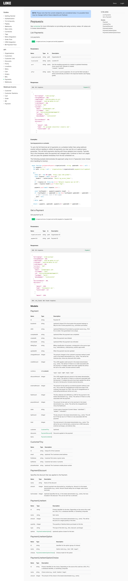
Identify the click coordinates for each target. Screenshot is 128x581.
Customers (8, 56)
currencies (36, 26)
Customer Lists (10, 58)
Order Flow (8, 39)
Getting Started (10, 16)
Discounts (8, 61)
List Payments (37, 33)
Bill (6, 101)
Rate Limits (8, 29)
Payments (8, 79)
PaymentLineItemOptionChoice (45, 552)
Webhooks (8, 26)
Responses (34, 82)
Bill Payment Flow (11, 45)
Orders (7, 74)
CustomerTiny (45, 429)
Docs (115, 3)
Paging (7, 24)
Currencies (8, 31)
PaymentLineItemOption (43, 531)
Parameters (35, 49)
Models (34, 306)
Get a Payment (37, 210)
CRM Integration (10, 42)
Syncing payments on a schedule (40, 143)
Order (7, 98)
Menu (6, 69)
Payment (8, 104)
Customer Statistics (11, 93)
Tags (6, 34)
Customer (8, 90)
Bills (6, 77)
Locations (8, 66)
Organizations (9, 53)
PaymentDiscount (46, 433)
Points (7, 64)
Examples (34, 139)
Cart (6, 71)
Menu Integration (10, 37)
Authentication (9, 18)
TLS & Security (10, 21)
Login (122, 3)
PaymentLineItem (46, 437)
